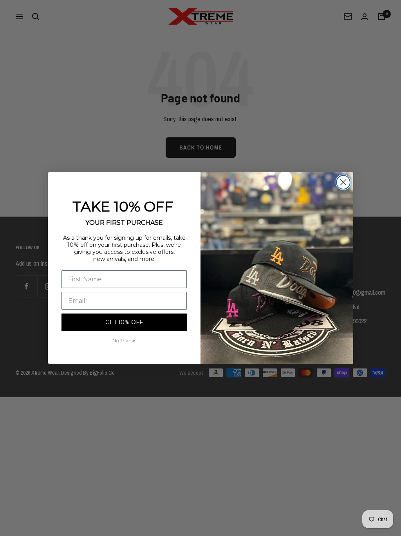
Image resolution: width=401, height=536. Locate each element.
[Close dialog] (343, 182)
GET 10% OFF (124, 322)
